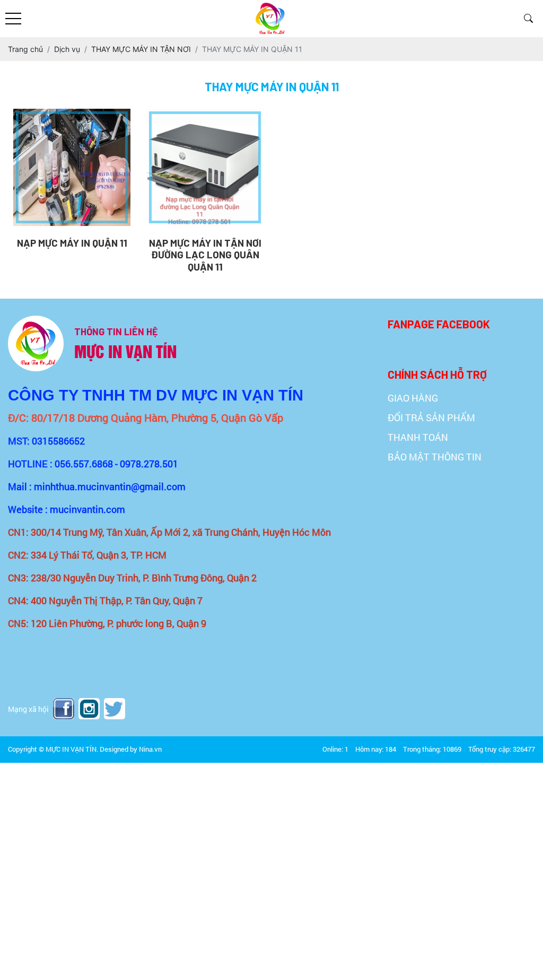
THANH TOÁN (418, 437)
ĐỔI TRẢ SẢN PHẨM (431, 417)
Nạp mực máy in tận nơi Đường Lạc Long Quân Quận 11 (205, 255)
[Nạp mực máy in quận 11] (71, 167)
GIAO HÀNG (413, 397)
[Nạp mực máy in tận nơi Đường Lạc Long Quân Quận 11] (205, 167)
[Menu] (13, 19)
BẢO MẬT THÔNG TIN (434, 456)
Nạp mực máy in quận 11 (72, 243)
